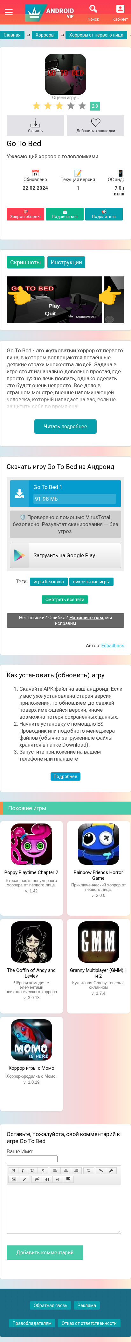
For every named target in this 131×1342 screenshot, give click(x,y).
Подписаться (65, 214)
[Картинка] (13, 1179)
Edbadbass (112, 645)
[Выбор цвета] (24, 1179)
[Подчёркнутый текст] (32, 1170)
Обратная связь (50, 1305)
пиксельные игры (91, 581)
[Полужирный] (13, 1170)
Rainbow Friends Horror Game (98, 875)
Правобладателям (32, 1323)
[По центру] (65, 1170)
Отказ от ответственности (89, 1323)
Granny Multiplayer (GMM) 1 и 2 (98, 972)
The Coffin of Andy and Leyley (31, 972)
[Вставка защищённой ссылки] (111, 1170)
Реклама (87, 1305)
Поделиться (104, 214)
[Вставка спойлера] (68, 1179)
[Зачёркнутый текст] (43, 1170)
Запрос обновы (25, 214)
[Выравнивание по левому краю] (55, 1170)
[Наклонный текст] (22, 1170)
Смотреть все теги (64, 599)
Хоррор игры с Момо (31, 1068)
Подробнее (65, 776)
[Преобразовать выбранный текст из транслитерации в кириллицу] (57, 1179)
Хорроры (45, 34)
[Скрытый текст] (36, 1179)
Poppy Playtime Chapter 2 (31, 872)
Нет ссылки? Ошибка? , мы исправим (65, 620)
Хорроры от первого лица (96, 34)
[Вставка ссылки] (101, 1170)
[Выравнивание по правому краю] (76, 1170)
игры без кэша (49, 581)
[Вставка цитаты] (47, 1179)
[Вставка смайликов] (88, 1170)
